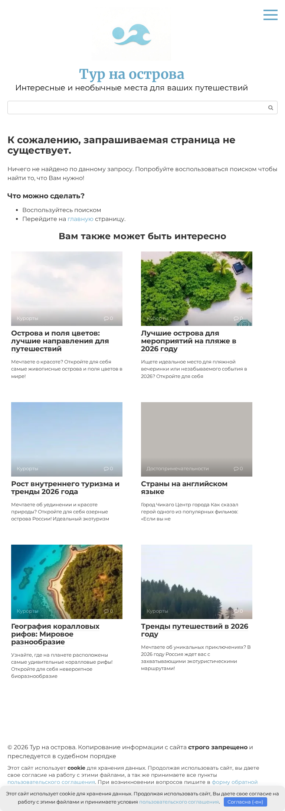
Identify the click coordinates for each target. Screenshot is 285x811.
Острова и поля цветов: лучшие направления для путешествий (60, 341)
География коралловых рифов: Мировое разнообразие (55, 634)
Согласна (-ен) (245, 802)
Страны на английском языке (184, 488)
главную (81, 218)
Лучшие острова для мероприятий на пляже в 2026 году (188, 341)
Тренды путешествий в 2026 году (194, 630)
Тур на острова (131, 74)
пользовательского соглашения (51, 782)
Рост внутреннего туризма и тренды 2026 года (65, 488)
